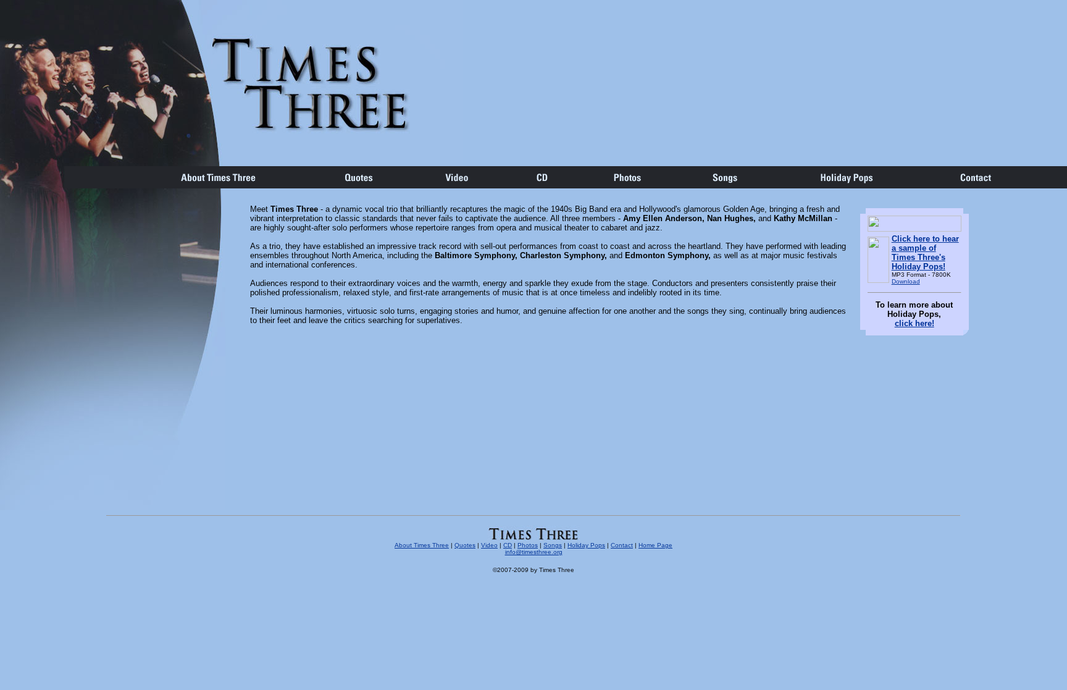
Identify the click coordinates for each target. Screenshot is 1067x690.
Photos (527, 545)
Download (906, 281)
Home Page (655, 545)
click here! (914, 323)
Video (489, 545)
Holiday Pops (586, 545)
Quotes (464, 545)
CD (507, 545)
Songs (552, 545)
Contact (622, 545)
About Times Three (422, 545)
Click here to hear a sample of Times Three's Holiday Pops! (925, 252)
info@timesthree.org (534, 552)
